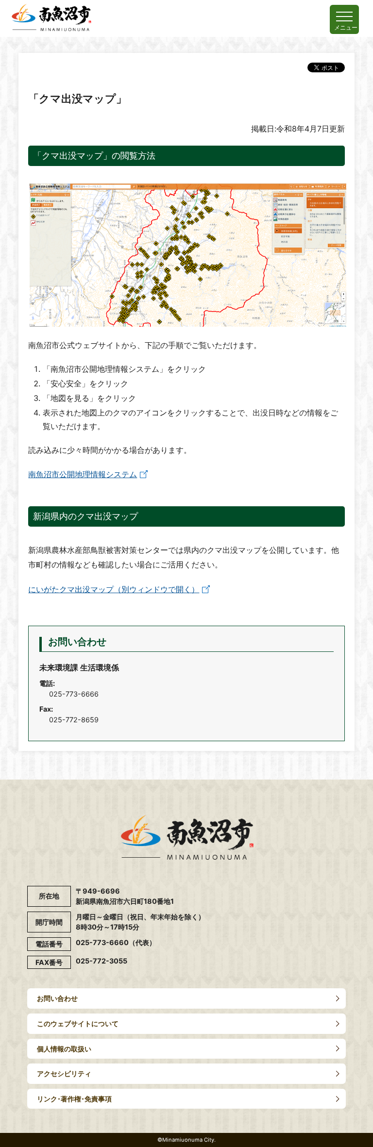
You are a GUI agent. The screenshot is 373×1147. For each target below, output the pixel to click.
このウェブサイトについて (78, 1023)
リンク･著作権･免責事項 (74, 1099)
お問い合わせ (57, 998)
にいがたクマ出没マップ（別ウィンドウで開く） (113, 589)
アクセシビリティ (64, 1073)
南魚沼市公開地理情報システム (82, 474)
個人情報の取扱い (64, 1049)
